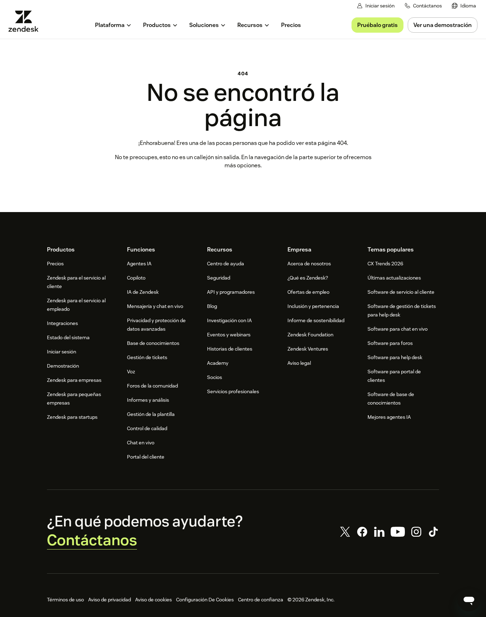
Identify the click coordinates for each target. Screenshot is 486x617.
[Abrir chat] (469, 600)
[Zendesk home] (26, 21)
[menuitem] (464, 6)
